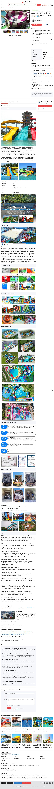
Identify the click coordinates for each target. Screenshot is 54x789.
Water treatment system (31, 758)
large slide (28, 756)
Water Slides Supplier (21, 633)
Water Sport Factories (31, 775)
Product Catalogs (16, 754)
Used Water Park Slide (21, 777)
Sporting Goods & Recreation (9, 7)
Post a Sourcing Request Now (12, 709)
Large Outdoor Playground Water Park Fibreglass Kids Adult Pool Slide (37, 729)
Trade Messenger (17, 782)
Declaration (38, 786)
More (2, 779)
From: (6, 693)
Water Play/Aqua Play (25, 631)
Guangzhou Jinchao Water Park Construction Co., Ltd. (43, 15)
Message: (5, 699)
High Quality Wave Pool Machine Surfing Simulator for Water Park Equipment (26, 729)
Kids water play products (5, 758)
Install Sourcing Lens (27, 782)
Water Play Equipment (25, 7)
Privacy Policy (43, 786)
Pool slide (15, 756)
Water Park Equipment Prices (19, 634)
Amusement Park (17, 7)
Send (9, 708)
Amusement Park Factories (6, 775)
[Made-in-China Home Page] (27, 2)
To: (6, 696)
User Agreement (32, 786)
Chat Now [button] (48, 24)
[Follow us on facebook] (44, 782)
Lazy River (15, 770)
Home (2, 7)
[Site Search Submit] (39, 5)
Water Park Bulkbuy (42, 777)
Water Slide (9, 631)
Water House (42, 756)
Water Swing (4, 770)
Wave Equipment (17, 758)
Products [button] (10, 4)
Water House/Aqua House (16, 631)
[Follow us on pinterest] (50, 782)
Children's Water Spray (10, 634)
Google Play (10, 782)
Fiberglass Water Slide (5, 633)
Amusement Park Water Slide (32, 777)
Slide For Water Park (12, 777)
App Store (4, 782)
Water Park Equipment (13, 633)
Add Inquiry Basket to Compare (16, 35)
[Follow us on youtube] (49, 782)
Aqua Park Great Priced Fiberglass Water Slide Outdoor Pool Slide (47, 729)
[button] (1, 1)
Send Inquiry (36, 24)
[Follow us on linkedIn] (52, 782)
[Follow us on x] (46, 782)
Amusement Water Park (41, 775)
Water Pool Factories (22, 775)
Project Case (3, 760)
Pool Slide (31, 631)
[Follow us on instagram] (47, 782)
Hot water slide (3, 756)
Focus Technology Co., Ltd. (20, 786)
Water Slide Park (4, 777)
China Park (15, 775)
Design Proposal (42, 758)
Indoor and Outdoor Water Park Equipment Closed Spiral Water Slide (47, 745)
